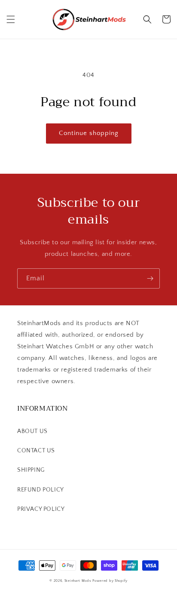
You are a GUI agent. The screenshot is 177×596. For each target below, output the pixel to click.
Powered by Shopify (110, 581)
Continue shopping (89, 133)
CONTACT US (36, 450)
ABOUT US (32, 431)
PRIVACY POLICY (40, 509)
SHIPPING (31, 470)
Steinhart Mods (78, 581)
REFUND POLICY (40, 489)
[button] (10, 19)
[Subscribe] (149, 278)
